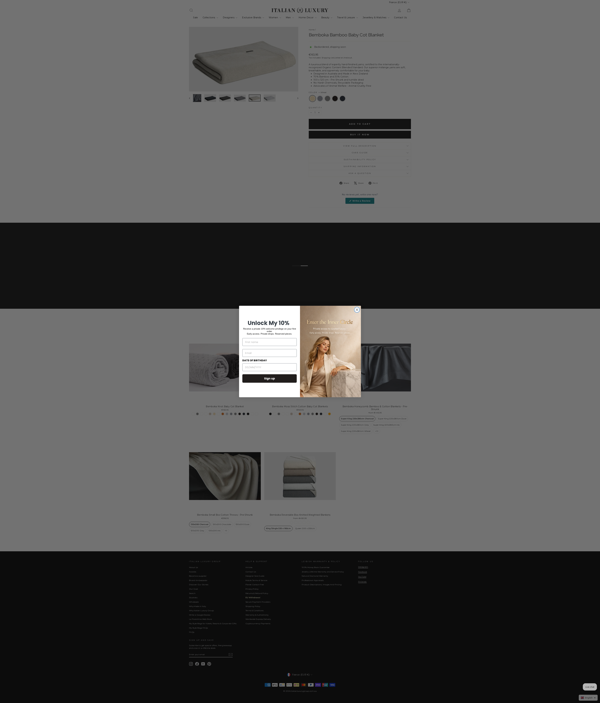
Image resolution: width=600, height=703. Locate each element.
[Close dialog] (357, 309)
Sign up (269, 378)
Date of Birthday (254, 360)
